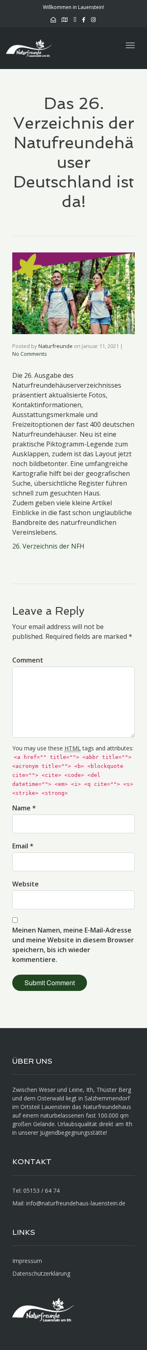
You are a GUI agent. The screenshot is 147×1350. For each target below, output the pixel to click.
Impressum (27, 1261)
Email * (22, 845)
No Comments (29, 353)
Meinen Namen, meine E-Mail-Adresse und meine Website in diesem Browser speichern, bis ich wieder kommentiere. (73, 945)
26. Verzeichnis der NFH (48, 546)
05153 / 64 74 (41, 1190)
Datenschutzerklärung (41, 1273)
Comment (27, 660)
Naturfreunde (55, 346)
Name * (24, 807)
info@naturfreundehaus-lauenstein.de (75, 1203)
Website (25, 883)
